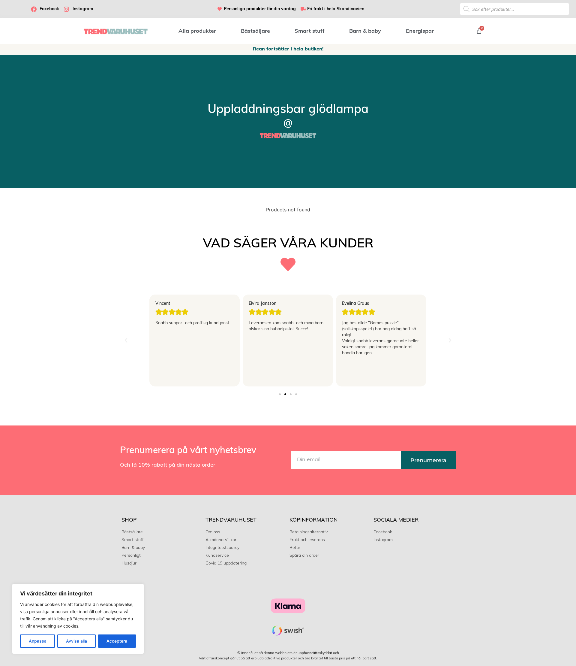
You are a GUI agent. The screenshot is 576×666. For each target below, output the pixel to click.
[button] (126, 341)
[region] (78, 619)
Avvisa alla (76, 640)
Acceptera (116, 640)
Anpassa (37, 640)
